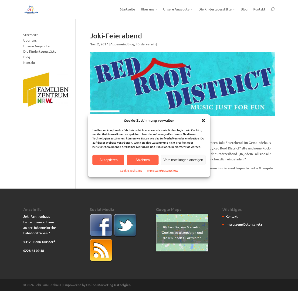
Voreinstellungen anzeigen (183, 160)
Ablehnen (142, 160)
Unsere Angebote (176, 9)
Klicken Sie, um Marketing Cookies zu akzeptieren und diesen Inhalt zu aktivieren (182, 232)
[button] (203, 120)
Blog (244, 9)
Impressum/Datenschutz (162, 171)
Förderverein (146, 44)
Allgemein (118, 44)
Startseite (127, 9)
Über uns (147, 9)
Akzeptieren (108, 160)
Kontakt (259, 9)
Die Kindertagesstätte (215, 9)
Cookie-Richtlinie (131, 171)
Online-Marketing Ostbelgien (108, 285)
